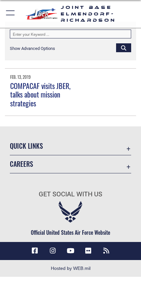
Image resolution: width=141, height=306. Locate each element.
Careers (21, 164)
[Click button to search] (123, 47)
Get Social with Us (70, 194)
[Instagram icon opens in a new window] (53, 251)
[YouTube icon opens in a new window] (70, 251)
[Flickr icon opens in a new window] (88, 251)
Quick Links (26, 146)
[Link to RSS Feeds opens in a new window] (106, 251)
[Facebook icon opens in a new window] (35, 251)
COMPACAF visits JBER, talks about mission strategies (40, 94)
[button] (10, 14)
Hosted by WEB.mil (71, 268)
